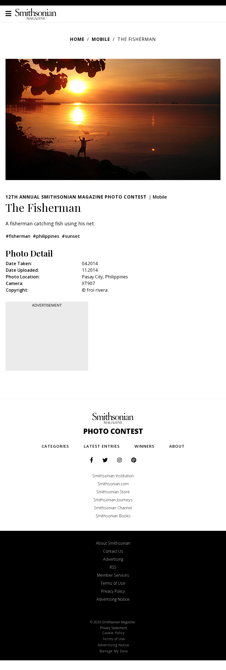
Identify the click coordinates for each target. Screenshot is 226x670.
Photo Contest (113, 431)
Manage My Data (113, 651)
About (177, 446)
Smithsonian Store (113, 491)
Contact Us (113, 551)
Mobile (101, 39)
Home (77, 39)
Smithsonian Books (113, 515)
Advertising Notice (113, 599)
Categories (55, 446)
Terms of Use (113, 583)
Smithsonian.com (113, 483)
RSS (113, 567)
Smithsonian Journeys (113, 499)
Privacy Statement (113, 628)
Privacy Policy (113, 591)
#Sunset (71, 236)
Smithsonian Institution (113, 475)
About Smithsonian (113, 543)
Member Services (113, 575)
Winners (144, 446)
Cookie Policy (113, 633)
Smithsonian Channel (113, 507)
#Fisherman (18, 236)
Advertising (113, 559)
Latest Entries (102, 446)
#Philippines (46, 236)
